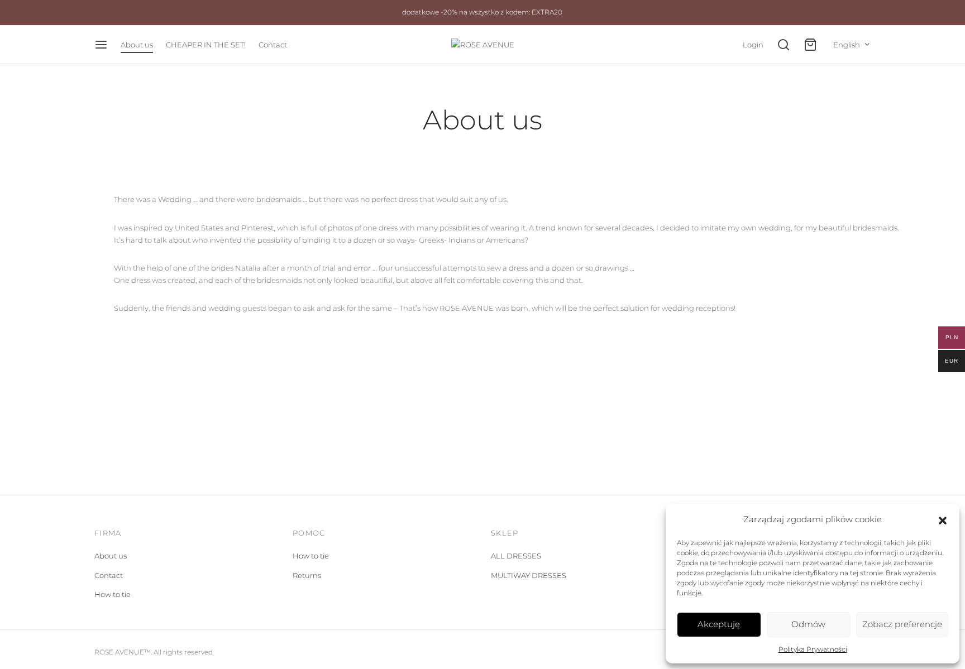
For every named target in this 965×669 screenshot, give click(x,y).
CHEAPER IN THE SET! (206, 44)
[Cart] (810, 44)
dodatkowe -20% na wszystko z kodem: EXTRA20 (482, 12)
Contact (273, 44)
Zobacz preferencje (902, 624)
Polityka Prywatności (812, 649)
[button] (942, 519)
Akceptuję (719, 624)
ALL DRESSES (516, 555)
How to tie (112, 594)
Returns (307, 575)
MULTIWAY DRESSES (528, 575)
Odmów (808, 624)
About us (137, 44)
